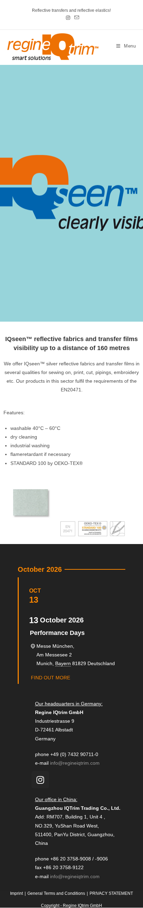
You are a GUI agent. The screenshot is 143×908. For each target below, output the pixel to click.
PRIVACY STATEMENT (111, 893)
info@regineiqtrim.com (75, 763)
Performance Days (57, 632)
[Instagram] (40, 779)
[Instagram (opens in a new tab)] (68, 18)
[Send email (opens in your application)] (75, 18)
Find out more (50, 677)
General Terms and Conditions (56, 893)
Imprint (16, 893)
